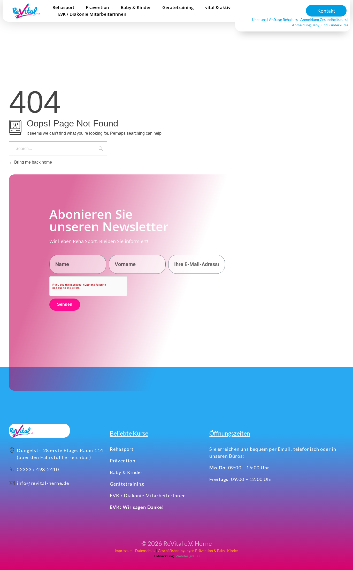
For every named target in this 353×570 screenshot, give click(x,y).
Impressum (124, 550)
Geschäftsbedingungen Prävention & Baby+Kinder (198, 550)
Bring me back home (32, 162)
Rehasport (122, 449)
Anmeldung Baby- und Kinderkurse (320, 25)
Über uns (259, 19)
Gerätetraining (127, 484)
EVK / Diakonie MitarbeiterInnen (148, 495)
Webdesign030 (187, 556)
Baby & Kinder (126, 472)
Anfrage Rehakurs (283, 19)
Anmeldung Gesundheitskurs (323, 19)
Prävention (122, 460)
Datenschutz (145, 550)
